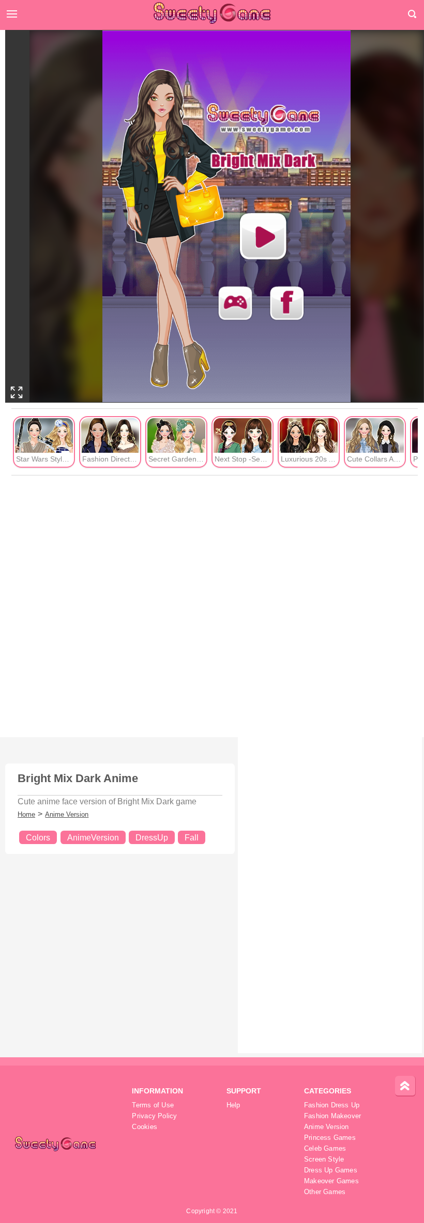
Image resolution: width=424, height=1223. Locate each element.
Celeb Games (325, 1148)
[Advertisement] (214, 606)
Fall (192, 837)
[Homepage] (212, 13)
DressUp (151, 837)
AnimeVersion (93, 837)
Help (233, 1105)
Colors (38, 837)
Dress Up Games (330, 1170)
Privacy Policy (154, 1116)
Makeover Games (331, 1181)
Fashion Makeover (332, 1116)
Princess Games (330, 1137)
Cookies (144, 1127)
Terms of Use (153, 1105)
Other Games (324, 1192)
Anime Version (66, 814)
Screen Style (324, 1159)
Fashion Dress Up (332, 1105)
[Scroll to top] (405, 1086)
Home (26, 814)
